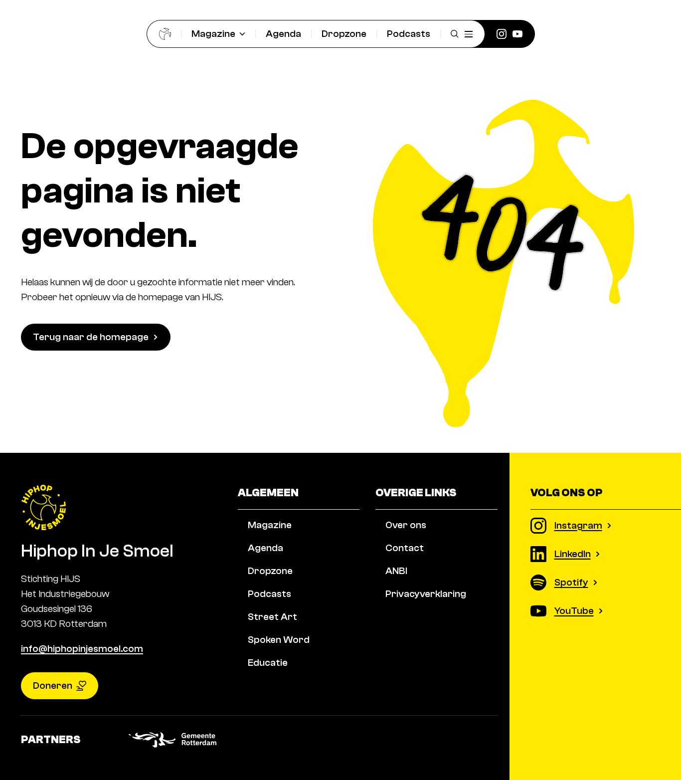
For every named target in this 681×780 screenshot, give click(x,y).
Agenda (283, 33)
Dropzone (344, 33)
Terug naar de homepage (91, 337)
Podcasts (408, 33)
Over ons (405, 525)
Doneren (52, 685)
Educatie (268, 662)
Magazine (213, 33)
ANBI (396, 571)
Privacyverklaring (425, 593)
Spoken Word (279, 639)
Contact (404, 548)
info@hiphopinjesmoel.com (82, 648)
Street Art (272, 616)
